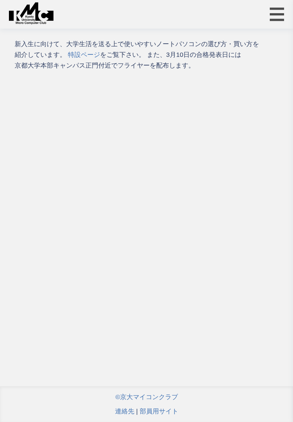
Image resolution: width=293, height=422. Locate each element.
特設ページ (84, 54)
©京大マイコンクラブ (146, 397)
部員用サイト (159, 411)
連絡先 (124, 411)
